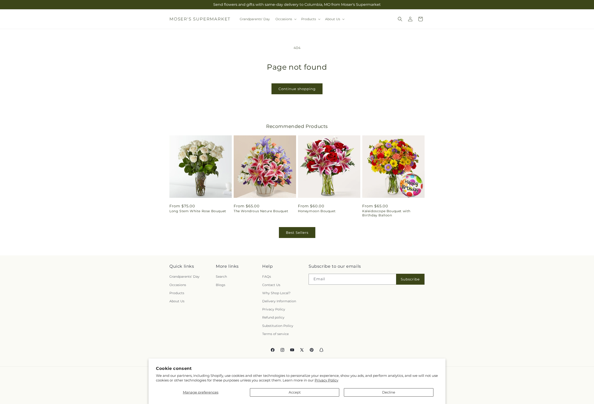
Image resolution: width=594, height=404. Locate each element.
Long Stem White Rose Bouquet (197, 211)
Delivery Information (279, 301)
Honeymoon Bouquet (317, 211)
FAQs (266, 277)
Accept (295, 392)
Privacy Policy (326, 380)
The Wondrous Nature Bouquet (261, 211)
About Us (176, 301)
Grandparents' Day (184, 277)
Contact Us (271, 285)
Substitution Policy (277, 326)
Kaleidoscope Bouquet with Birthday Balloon (386, 213)
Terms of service (275, 334)
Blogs (220, 285)
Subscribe (410, 279)
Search (221, 277)
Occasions (177, 285)
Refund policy (273, 318)
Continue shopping (297, 89)
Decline (388, 392)
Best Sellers (297, 232)
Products (176, 293)
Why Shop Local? (276, 293)
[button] (285, 19)
